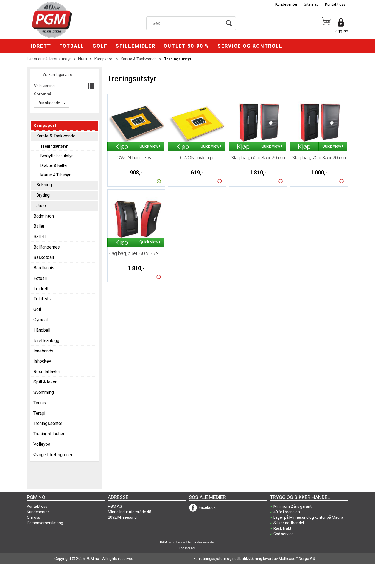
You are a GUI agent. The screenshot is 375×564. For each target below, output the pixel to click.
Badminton (43, 216)
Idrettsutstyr (60, 59)
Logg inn (341, 31)
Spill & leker (45, 382)
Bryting (43, 195)
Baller (38, 226)
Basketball (43, 257)
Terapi (39, 413)
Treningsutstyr (177, 59)
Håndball (41, 330)
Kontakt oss (335, 4)
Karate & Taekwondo (139, 59)
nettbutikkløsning (247, 558)
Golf (100, 46)
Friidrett (41, 288)
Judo (41, 205)
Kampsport (104, 59)
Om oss (33, 517)
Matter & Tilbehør (55, 175)
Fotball (71, 46)
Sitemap (311, 4)
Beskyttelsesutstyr (56, 156)
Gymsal (40, 319)
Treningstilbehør (49, 433)
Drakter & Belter (54, 165)
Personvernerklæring (45, 523)
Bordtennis (43, 267)
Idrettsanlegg (46, 340)
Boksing (44, 184)
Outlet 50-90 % (186, 46)
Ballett (39, 236)
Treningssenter (47, 423)
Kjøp (121, 147)
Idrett (41, 46)
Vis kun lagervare (57, 74)
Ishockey (42, 361)
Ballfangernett (46, 247)
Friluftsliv (42, 298)
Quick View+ (150, 146)
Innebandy (43, 351)
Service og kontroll (249, 46)
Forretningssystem (210, 558)
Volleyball (42, 444)
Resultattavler (46, 371)
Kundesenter (286, 4)
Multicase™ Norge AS (297, 558)
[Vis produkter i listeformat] (90, 86)
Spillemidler (135, 46)
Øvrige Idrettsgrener (52, 454)
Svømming (43, 392)
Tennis (39, 402)
